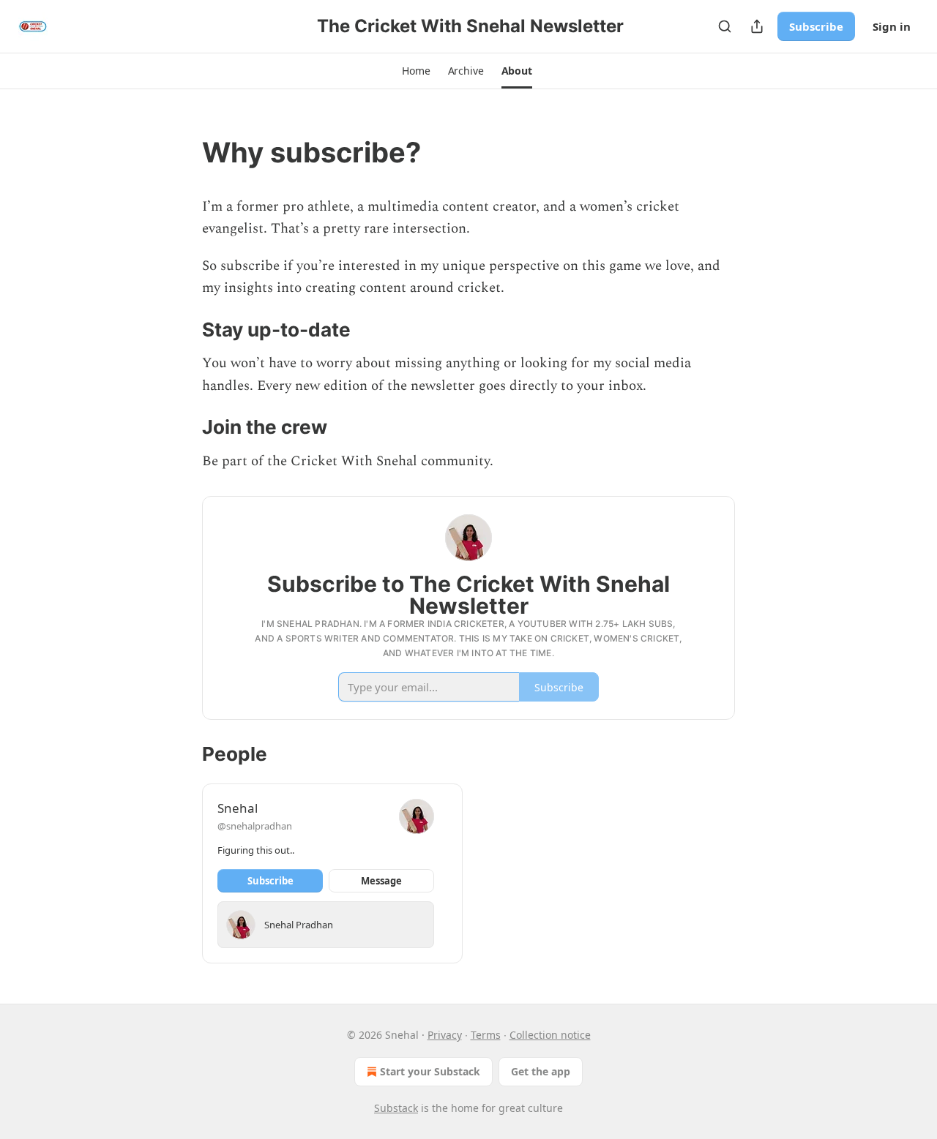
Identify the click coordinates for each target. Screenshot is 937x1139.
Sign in (892, 26)
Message (381, 880)
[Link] (181, 152)
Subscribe (816, 26)
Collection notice (550, 1035)
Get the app (540, 1071)
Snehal (237, 808)
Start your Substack (430, 1071)
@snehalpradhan (254, 825)
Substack (396, 1108)
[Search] (724, 26)
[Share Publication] (757, 26)
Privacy (445, 1035)
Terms (486, 1035)
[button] (415, 71)
